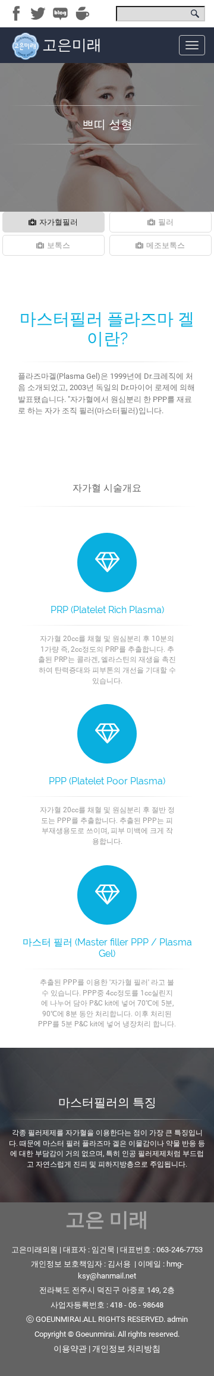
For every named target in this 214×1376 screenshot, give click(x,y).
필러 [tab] (166, 222)
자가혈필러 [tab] (58, 222)
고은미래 (72, 45)
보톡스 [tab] (58, 245)
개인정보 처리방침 (126, 1348)
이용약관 (70, 1348)
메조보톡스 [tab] (165, 245)
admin (177, 1319)
